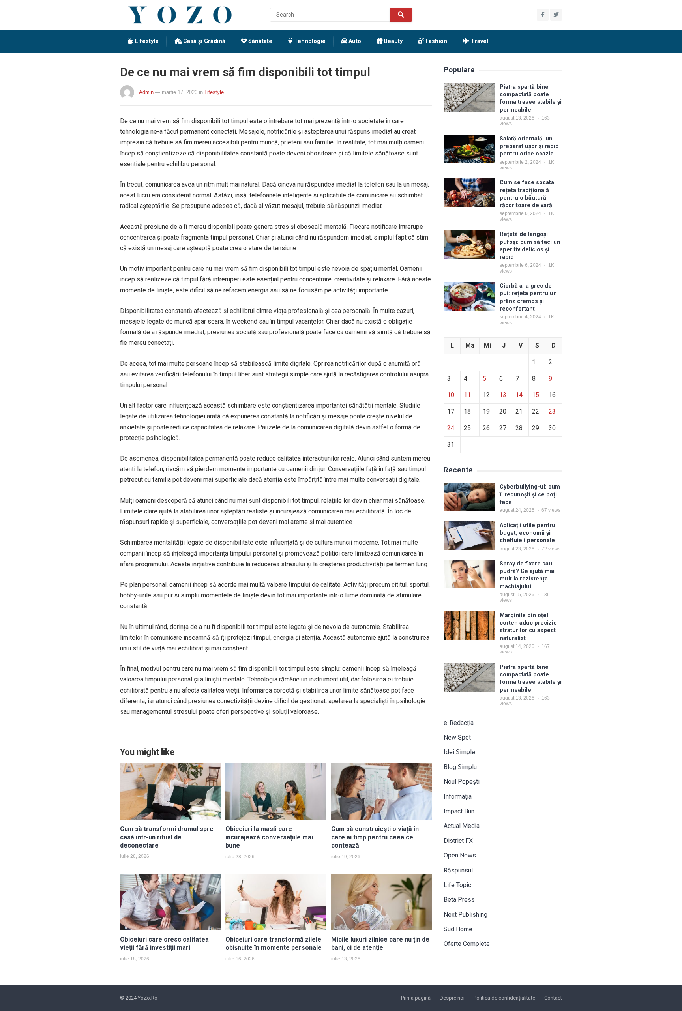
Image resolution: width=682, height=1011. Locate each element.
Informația (458, 796)
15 (535, 395)
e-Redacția (459, 722)
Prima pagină (416, 998)
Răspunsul (458, 870)
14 (519, 395)
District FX (458, 840)
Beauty (392, 41)
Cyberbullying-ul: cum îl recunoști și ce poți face (530, 494)
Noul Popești (462, 781)
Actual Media (462, 825)
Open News (460, 855)
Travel (478, 41)
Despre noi (452, 998)
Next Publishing (465, 914)
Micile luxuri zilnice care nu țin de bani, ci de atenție (380, 943)
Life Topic (457, 885)
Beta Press (459, 899)
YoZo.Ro (147, 998)
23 (552, 411)
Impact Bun (459, 811)
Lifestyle (146, 41)
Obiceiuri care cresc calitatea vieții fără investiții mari (164, 943)
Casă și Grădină (203, 41)
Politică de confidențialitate (504, 998)
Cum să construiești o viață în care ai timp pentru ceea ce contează (375, 837)
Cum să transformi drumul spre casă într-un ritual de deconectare (167, 837)
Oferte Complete (467, 943)
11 (467, 395)
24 (450, 428)
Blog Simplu (460, 767)
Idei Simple (459, 752)
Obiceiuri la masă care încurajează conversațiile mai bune (269, 837)
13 (502, 395)
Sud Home (458, 929)
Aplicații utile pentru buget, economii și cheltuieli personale (527, 533)
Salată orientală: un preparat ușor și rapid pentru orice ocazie (529, 146)
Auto (354, 41)
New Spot (457, 737)
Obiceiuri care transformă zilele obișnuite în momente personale (273, 943)
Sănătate (259, 41)
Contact (553, 998)
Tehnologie (309, 41)
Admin (146, 92)
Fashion (435, 41)
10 (450, 395)
